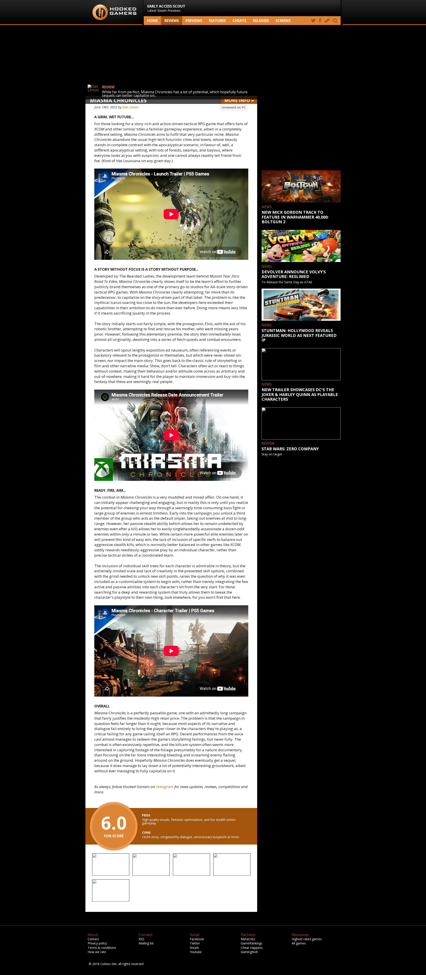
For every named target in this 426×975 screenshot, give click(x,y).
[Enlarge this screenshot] (110, 864)
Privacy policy (97, 943)
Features (217, 20)
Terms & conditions (102, 948)
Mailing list (146, 943)
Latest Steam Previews (166, 8)
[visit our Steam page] (327, 20)
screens (283, 20)
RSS (141, 939)
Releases (261, 20)
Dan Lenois (130, 107)
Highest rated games (307, 939)
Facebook (197, 939)
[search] (336, 20)
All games (299, 943)
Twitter (195, 943)
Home (152, 20)
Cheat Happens (252, 948)
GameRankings (251, 943)
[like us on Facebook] (320, 20)
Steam (194, 948)
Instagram (165, 786)
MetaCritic (248, 939)
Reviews (171, 20)
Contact (93, 939)
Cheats (239, 20)
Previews (193, 20)
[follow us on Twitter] (313, 20)
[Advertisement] (213, 60)
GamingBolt (249, 952)
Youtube (196, 952)
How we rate (97, 952)
